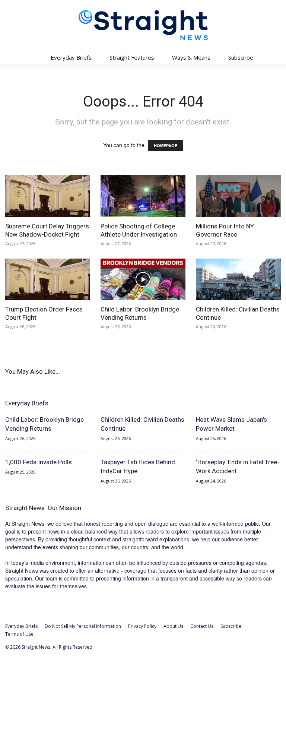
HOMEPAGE (165, 145)
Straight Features (131, 57)
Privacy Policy (142, 626)
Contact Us (201, 626)
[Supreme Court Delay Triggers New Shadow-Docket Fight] (47, 196)
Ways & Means (191, 57)
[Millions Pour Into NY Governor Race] (238, 196)
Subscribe (240, 57)
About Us (173, 626)
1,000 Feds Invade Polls (38, 462)
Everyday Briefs (71, 57)
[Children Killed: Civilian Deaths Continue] (238, 280)
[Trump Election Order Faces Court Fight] (47, 280)
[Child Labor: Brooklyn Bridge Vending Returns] (143, 280)
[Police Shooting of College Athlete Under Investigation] (143, 196)
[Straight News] (143, 25)
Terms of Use (19, 634)
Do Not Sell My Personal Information (83, 626)
